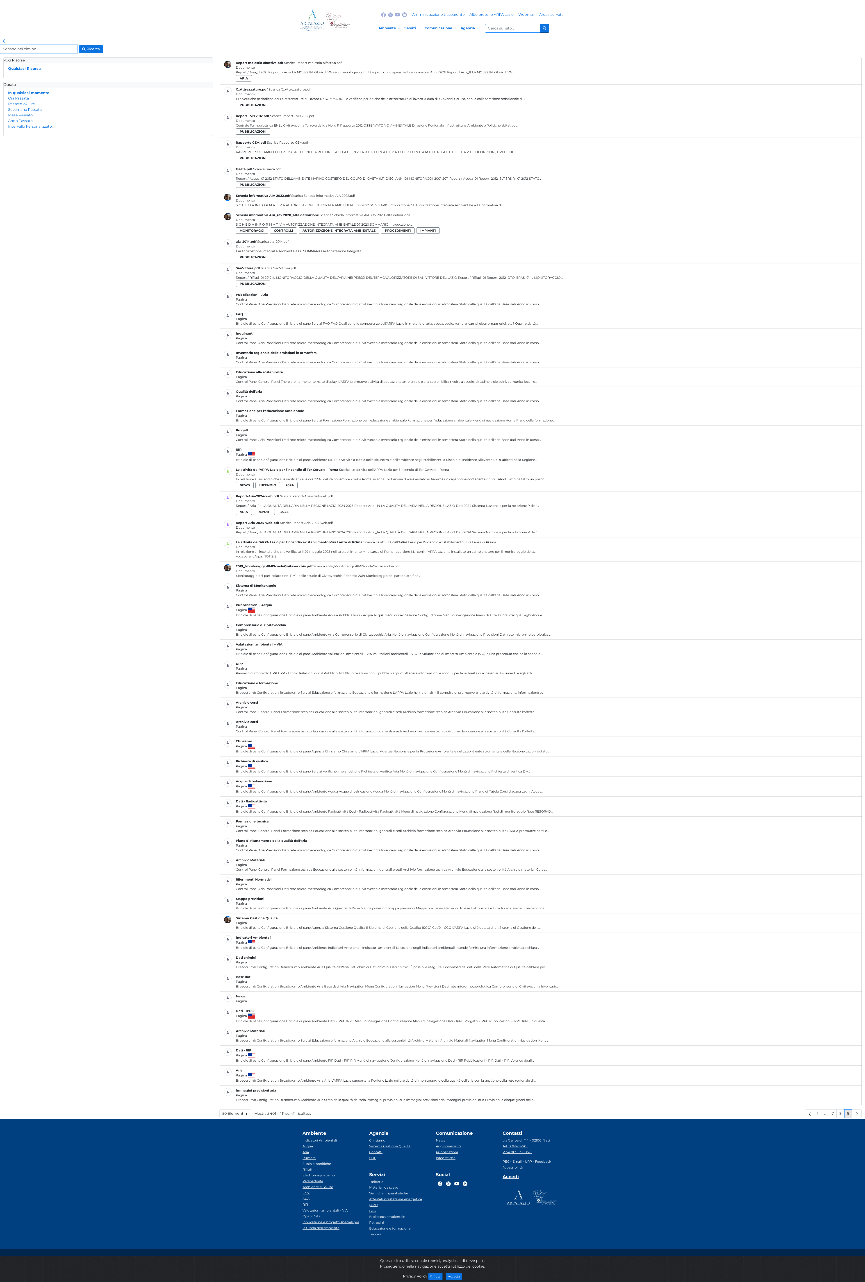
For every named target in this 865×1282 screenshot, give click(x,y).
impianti (428, 231)
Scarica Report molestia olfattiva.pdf (313, 63)
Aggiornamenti (448, 1146)
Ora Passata (18, 98)
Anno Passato (20, 121)
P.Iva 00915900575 (517, 1152)
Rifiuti (307, 1169)
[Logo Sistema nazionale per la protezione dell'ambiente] (338, 20)
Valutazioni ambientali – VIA (325, 1210)
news (245, 485)
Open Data (311, 1216)
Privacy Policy (415, 1276)
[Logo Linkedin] (404, 14)
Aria (306, 1152)
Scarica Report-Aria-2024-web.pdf (306, 496)
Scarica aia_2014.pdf (273, 242)
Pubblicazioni (447, 1152)
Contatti (375, 1152)
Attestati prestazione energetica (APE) (395, 1202)
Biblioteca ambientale (387, 1217)
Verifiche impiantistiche (388, 1193)
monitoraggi (252, 231)
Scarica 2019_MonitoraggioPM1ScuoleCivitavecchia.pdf (356, 566)
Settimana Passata (25, 109)
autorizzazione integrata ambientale (339, 231)
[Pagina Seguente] (857, 1113)
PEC (506, 1162)
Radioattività (313, 1181)
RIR (305, 1205)
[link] (3, 41)
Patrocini (376, 1223)
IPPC (306, 1193)
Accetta (455, 1276)
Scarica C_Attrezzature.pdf (289, 89)
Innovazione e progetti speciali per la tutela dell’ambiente (331, 1225)
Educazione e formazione (390, 1228)
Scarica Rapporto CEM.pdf (287, 142)
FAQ (372, 1211)
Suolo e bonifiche (317, 1164)
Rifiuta (436, 1276)
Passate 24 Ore (21, 104)
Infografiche (445, 1158)
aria (244, 78)
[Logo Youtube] (397, 14)
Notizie (270, 556)
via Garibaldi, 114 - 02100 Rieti (526, 1140)
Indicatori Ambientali (320, 1140)
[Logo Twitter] (390, 14)
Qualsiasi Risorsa (24, 68)
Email (517, 1162)
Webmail (526, 14)
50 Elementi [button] (236, 1114)
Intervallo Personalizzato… (31, 126)
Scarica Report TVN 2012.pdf (292, 116)
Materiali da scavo (383, 1187)
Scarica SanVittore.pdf (278, 268)
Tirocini (375, 1234)
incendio (267, 485)
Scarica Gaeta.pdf (267, 169)
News (440, 1140)
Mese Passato (20, 115)
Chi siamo (377, 1140)
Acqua (308, 1146)
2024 (290, 485)
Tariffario (376, 1182)
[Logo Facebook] (383, 14)
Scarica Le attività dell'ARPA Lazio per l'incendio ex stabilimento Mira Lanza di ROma (429, 542)
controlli (283, 231)
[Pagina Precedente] (809, 1113)
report (264, 512)
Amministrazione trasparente (438, 14)
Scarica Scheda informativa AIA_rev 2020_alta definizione (365, 215)
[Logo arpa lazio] (312, 20)
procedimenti (398, 231)
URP (372, 1158)
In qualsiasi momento (28, 93)
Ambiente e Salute (318, 1187)
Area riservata (551, 14)
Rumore (309, 1158)
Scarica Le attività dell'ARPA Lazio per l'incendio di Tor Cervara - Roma (394, 470)
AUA (306, 1199)
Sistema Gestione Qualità (389, 1146)
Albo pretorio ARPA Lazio (491, 14)
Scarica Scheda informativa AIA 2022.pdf (323, 196)
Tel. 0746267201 (515, 1146)
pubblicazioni (253, 105)
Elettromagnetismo (319, 1175)
